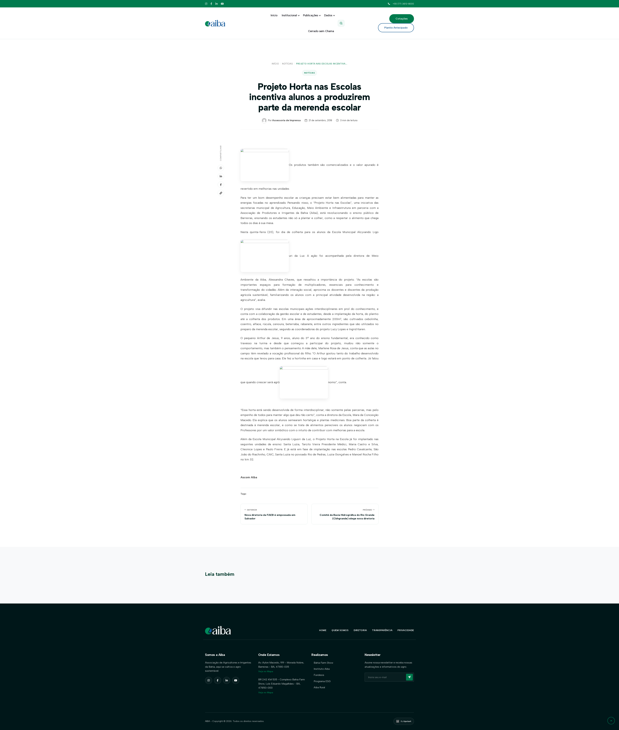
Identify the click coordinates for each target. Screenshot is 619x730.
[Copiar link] (221, 193)
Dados (328, 15)
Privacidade (406, 630)
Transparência (382, 630)
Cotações (402, 18)
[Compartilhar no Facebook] (221, 184)
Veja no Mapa (265, 671)
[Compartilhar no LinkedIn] (221, 176)
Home (322, 630)
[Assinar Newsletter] (409, 677)
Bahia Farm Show (323, 662)
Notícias (287, 64)
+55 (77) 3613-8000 (403, 3)
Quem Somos (340, 630)
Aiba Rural (319, 687)
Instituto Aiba (322, 668)
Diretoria (360, 630)
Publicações (310, 15)
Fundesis (319, 674)
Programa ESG (322, 681)
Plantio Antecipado (396, 27)
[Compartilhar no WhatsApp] (221, 168)
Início (274, 15)
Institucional (289, 15)
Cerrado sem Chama (321, 31)
